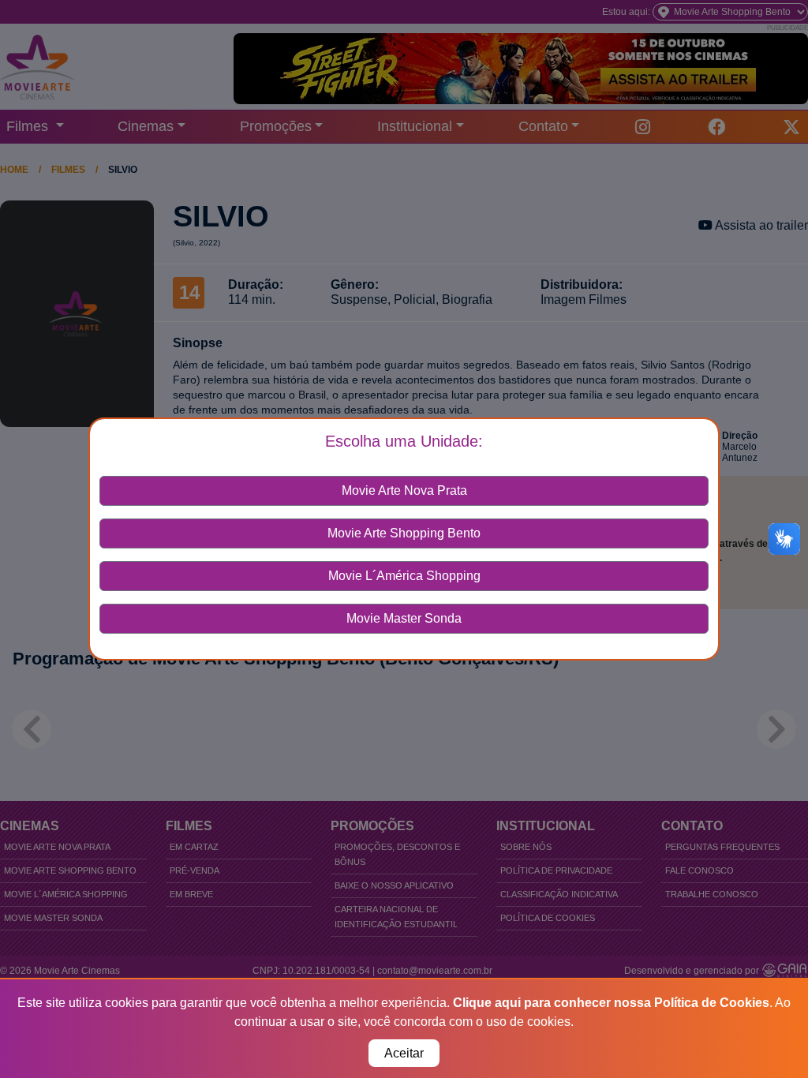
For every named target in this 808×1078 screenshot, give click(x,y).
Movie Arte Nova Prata (404, 490)
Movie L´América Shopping (404, 575)
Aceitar (404, 1053)
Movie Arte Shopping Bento (404, 533)
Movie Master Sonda (404, 618)
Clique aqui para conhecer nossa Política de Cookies (611, 1002)
